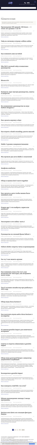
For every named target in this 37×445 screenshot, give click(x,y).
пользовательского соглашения (6, 441)
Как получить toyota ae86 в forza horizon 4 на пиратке (17, 315)
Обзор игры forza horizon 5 (11, 302)
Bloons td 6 (5, 80)
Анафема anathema (8, 168)
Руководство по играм (8, 43)
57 (19, 429)
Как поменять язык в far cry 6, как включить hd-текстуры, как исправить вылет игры (16, 273)
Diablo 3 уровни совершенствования (14, 144)
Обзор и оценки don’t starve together (14, 181)
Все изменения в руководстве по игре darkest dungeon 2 (15, 107)
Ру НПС (27, 3)
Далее (23, 429)
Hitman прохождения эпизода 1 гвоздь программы (15, 399)
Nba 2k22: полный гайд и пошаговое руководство (14, 67)
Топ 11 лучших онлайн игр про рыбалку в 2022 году (16, 288)
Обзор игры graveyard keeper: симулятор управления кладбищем (16, 358)
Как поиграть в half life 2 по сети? (13, 386)
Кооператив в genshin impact (12, 373)
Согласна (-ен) (31, 443)
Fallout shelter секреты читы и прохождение (17, 247)
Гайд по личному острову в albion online (16, 41)
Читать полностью (4, 36)
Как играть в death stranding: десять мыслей (17, 132)
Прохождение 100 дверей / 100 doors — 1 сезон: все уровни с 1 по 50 (16, 27)
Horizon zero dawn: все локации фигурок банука (16, 413)
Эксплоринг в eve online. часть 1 (13, 222)
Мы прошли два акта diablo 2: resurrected (16, 157)
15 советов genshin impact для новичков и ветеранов (16, 330)
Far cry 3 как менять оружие (11, 259)
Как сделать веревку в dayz (11, 120)
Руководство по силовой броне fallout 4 (15, 234)
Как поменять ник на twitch (11, 54)
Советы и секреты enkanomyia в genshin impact (16, 344)
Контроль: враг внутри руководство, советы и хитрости (17, 92)
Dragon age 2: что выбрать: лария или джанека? (15, 208)
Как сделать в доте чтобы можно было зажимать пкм (15, 194)
